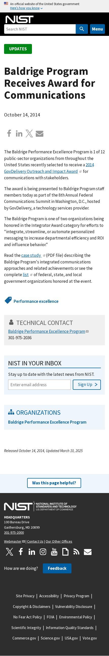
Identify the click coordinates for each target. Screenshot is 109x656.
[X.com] (29, 133)
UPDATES (18, 49)
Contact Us (35, 541)
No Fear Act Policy (27, 617)
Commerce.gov (24, 638)
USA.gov (71, 638)
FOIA (50, 617)
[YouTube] (54, 551)
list (26, 274)
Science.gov (50, 638)
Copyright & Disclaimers (31, 606)
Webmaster (13, 541)
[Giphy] (65, 551)
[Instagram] (43, 551)
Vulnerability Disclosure (73, 606)
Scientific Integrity (26, 627)
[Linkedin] (19, 133)
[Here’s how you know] (54, 6)
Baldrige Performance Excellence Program (46, 331)
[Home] (19, 19)
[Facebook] (9, 133)
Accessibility (49, 595)
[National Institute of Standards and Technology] (40, 506)
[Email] (39, 133)
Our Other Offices (59, 541)
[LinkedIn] (32, 551)
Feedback (57, 568)
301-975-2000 (14, 532)
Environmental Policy (75, 617)
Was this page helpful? (54, 483)
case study (31, 255)
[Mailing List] (87, 551)
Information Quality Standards (70, 627)
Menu (97, 29)
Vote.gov (90, 638)
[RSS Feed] (76, 551)
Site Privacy (25, 595)
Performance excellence (36, 301)
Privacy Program (76, 595)
